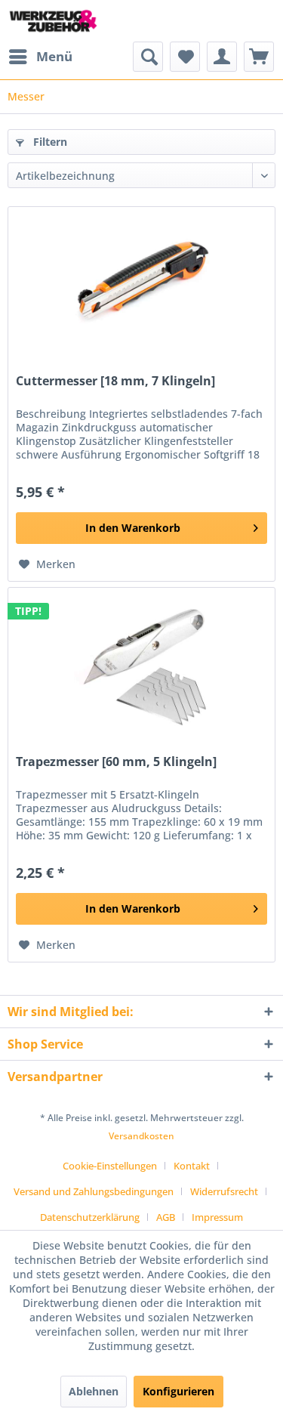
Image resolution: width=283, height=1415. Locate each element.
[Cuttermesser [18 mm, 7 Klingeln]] (141, 283)
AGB (165, 1217)
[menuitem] (40, 57)
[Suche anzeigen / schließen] (148, 57)
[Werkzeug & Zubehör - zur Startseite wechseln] (53, 21)
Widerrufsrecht (224, 1191)
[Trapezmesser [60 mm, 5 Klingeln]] (141, 663)
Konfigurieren (178, 1391)
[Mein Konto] (222, 57)
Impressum (217, 1217)
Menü (54, 56)
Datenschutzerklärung (90, 1217)
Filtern (48, 141)
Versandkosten (141, 1135)
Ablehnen (93, 1391)
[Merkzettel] (185, 57)
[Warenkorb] (259, 57)
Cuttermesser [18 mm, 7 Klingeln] (115, 381)
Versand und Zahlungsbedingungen (94, 1191)
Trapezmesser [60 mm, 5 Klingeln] (116, 762)
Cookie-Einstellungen (110, 1165)
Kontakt (192, 1165)
